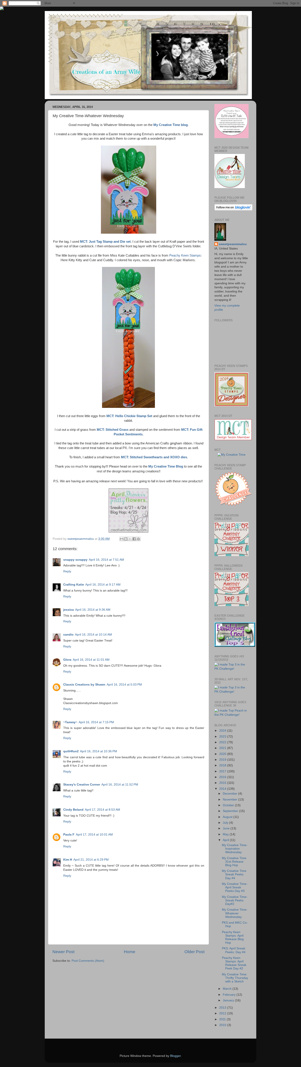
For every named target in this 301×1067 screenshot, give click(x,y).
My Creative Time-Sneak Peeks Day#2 (234, 900)
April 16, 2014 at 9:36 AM (92, 609)
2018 (223, 765)
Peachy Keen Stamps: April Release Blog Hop (233, 937)
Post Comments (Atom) (88, 960)
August (228, 817)
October (229, 805)
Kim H (67, 859)
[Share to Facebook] (134, 539)
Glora (67, 659)
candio (68, 634)
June (226, 828)
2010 (223, 1025)
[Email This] (121, 539)
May (226, 834)
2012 (223, 1013)
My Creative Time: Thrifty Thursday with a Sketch (235, 978)
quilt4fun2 (71, 751)
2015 (223, 782)
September (231, 811)
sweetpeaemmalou (233, 244)
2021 (223, 748)
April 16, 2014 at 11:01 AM (91, 659)
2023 (223, 736)
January (229, 1000)
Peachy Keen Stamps (185, 255)
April (226, 840)
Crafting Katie (73, 584)
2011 (223, 1019)
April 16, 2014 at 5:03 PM (124, 684)
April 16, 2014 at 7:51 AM (106, 559)
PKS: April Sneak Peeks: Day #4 (233, 950)
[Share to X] (130, 539)
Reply (67, 571)
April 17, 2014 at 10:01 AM (94, 834)
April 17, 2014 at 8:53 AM (102, 809)
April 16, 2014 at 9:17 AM (103, 584)
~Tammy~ (70, 722)
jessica (68, 609)
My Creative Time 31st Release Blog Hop (234, 861)
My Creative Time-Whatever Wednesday (234, 913)
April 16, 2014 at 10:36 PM (98, 751)
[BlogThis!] (126, 539)
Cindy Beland (73, 809)
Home (129, 951)
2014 (223, 788)
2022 (223, 742)
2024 (223, 730)
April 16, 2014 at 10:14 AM (93, 634)
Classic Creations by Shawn (84, 684)
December (230, 793)
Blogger (175, 1056)
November (230, 799)
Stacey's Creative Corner (81, 784)
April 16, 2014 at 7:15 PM (96, 722)
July (226, 822)
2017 (223, 771)
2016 (223, 777)
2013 (223, 1007)
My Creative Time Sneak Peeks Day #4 (234, 874)
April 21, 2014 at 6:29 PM (91, 859)
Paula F (68, 834)
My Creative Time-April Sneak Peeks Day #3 (234, 887)
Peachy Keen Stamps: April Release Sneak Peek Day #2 (234, 963)
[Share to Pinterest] (138, 539)
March (227, 988)
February (229, 994)
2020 (223, 754)
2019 (223, 759)
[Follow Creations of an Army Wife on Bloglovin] (233, 209)
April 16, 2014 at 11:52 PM (119, 784)
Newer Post (63, 951)
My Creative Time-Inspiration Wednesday (234, 848)
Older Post (194, 951)
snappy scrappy (75, 559)
